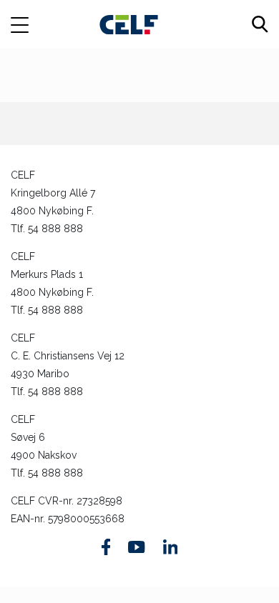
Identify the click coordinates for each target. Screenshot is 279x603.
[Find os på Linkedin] (170, 546)
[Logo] (128, 24)
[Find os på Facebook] (106, 547)
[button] (27, 25)
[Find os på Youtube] (136, 547)
